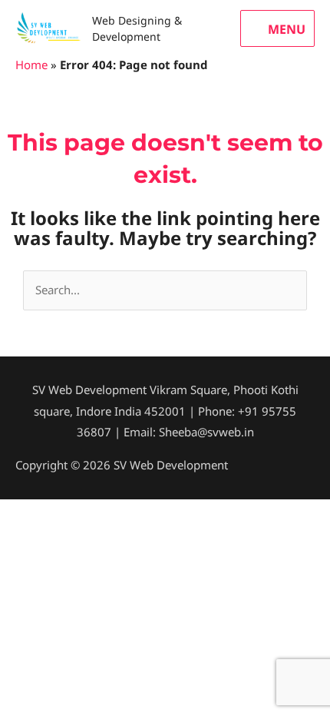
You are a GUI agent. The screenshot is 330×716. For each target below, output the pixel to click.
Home (31, 64)
